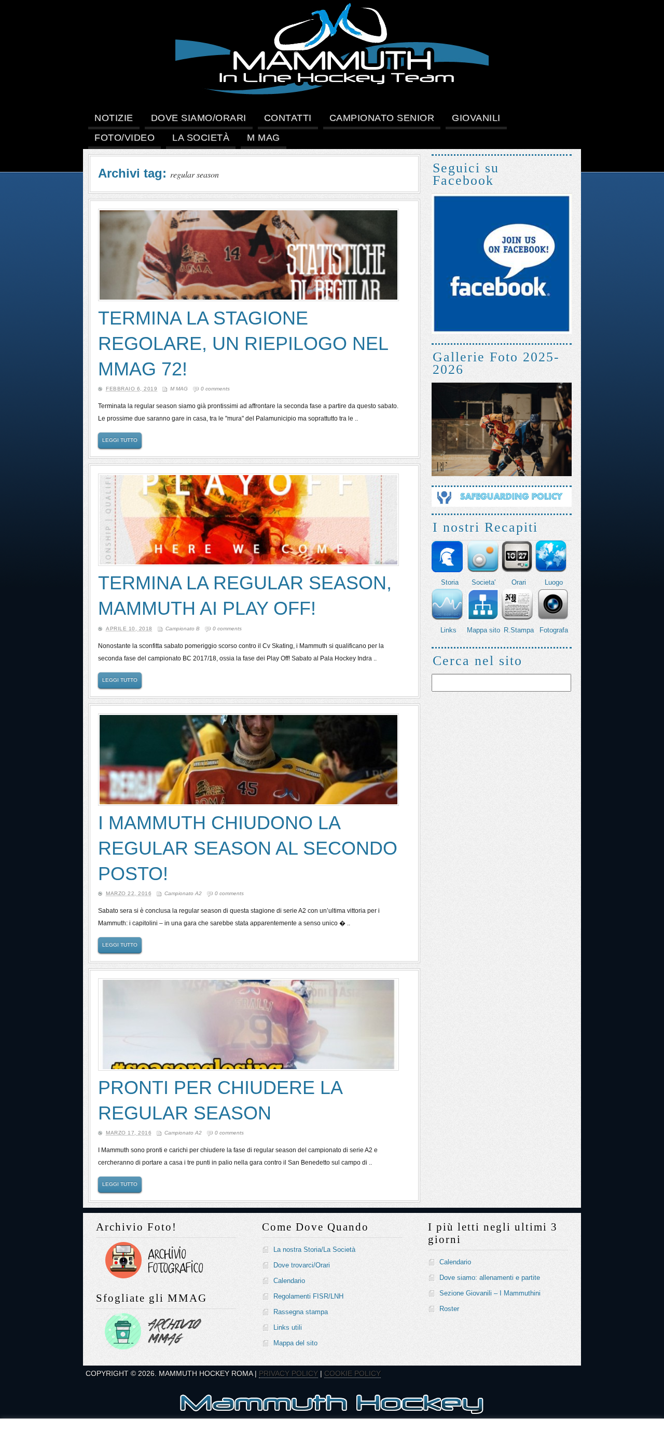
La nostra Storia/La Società (314, 1249)
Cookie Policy (352, 1373)
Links (448, 630)
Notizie (113, 118)
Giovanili (476, 118)
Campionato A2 (183, 893)
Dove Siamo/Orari (198, 118)
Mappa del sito (295, 1343)
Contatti (288, 118)
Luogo (554, 582)
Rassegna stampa (300, 1312)
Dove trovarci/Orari (301, 1265)
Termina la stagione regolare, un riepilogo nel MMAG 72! (243, 343)
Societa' (483, 582)
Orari (518, 582)
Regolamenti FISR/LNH (308, 1296)
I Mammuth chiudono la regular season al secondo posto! (247, 848)
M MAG (263, 137)
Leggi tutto (119, 440)
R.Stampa (519, 630)
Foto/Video (124, 137)
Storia (450, 582)
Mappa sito (483, 630)
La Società (200, 137)
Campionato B (182, 628)
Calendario (289, 1281)
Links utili (287, 1327)
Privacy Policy (288, 1373)
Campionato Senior (382, 118)
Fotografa (554, 630)
